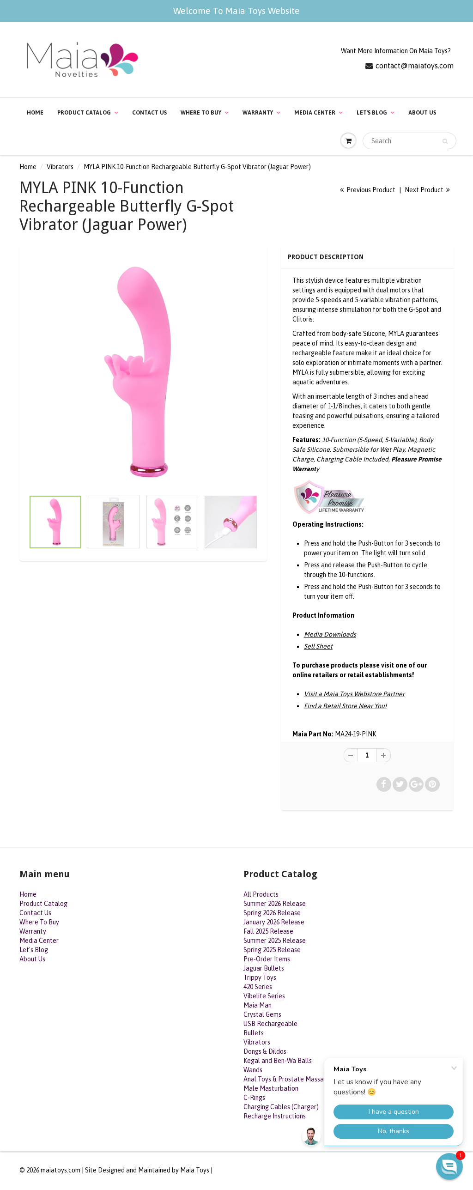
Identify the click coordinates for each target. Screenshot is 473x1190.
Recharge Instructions (274, 1116)
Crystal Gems (262, 1014)
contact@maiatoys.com (415, 65)
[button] (449, 1166)
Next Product (425, 190)
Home (35, 112)
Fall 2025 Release (268, 931)
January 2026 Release (273, 922)
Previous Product (370, 190)
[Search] (445, 141)
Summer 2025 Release (274, 940)
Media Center (314, 112)
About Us (422, 112)
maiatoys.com (60, 1170)
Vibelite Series (264, 996)
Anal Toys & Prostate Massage (287, 1079)
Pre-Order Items (266, 959)
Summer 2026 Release (274, 903)
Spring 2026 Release (272, 913)
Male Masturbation (270, 1088)
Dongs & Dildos (264, 1051)
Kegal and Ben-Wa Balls (277, 1060)
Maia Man (257, 1005)
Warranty (258, 112)
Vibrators (60, 166)
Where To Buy (201, 112)
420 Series (257, 986)
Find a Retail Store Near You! (345, 706)
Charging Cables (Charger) (281, 1107)
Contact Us (149, 112)
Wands (252, 1070)
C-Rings (254, 1097)
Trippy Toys (259, 977)
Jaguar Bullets (263, 968)
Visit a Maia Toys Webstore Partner (354, 694)
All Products (261, 894)
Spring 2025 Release (272, 949)
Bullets (253, 1033)
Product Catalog (84, 112)
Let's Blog (372, 112)
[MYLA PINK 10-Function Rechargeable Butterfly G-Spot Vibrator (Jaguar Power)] (143, 372)
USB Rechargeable (270, 1023)
